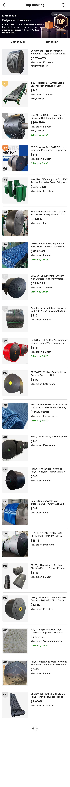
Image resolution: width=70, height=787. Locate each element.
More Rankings (59, 14)
